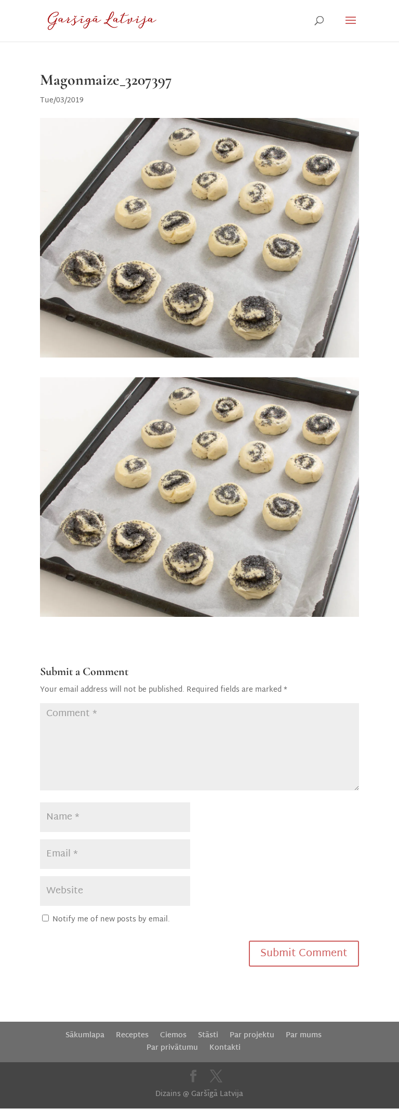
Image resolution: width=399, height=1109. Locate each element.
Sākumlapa (84, 1035)
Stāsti (208, 1035)
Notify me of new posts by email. (111, 919)
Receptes (132, 1035)
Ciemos (173, 1035)
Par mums (304, 1035)
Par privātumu (172, 1047)
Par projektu (252, 1035)
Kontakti (225, 1047)
